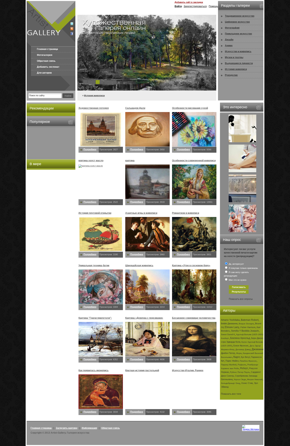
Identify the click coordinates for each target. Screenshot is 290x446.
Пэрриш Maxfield (229, 365)
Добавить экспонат (48, 66)
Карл (236, 356)
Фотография (232, 27)
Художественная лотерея (94, 108)
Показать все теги (231, 394)
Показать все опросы (241, 299)
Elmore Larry (232, 327)
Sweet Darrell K (228, 334)
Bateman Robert (249, 320)
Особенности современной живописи (194, 160)
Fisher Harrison (247, 327)
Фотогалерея (44, 55)
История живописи (94, 95)
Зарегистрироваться (195, 6)
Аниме (229, 45)
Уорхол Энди (240, 379)
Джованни (258, 349)
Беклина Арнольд (240, 338)
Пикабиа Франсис (248, 361)
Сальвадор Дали (135, 108)
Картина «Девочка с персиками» (144, 318)
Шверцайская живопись (139, 265)
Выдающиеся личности (239, 63)
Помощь (213, 6)
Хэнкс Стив (247, 383)
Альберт (225, 338)
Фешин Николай (255, 379)
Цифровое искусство (237, 22)
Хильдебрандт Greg (230, 383)
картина (130, 160)
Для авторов (44, 72)
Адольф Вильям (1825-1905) (249, 334)
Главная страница (47, 49)
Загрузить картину (67, 428)
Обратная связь (46, 61)
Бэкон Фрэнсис (241, 345)
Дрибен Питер (228, 353)
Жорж (239, 353)
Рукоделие (231, 75)
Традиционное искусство (239, 16)
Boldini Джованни (229, 323)
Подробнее (89, 149)
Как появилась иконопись (94, 370)
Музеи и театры (234, 57)
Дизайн (229, 39)
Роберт (244, 368)
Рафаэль (242, 365)
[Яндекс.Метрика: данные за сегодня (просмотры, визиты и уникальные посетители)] (250, 427)
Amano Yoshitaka (230, 320)
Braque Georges (246, 324)
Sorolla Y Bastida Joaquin (245, 330)
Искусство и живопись (238, 51)
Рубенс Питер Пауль (240, 372)
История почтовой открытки (95, 213)
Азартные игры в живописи (141, 213)
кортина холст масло (91, 160)
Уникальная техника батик (94, 265)
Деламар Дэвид (243, 349)
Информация (89, 428)
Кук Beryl (245, 357)
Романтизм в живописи (185, 213)
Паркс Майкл (232, 361)
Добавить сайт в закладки (189, 2)
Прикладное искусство (238, 33)
